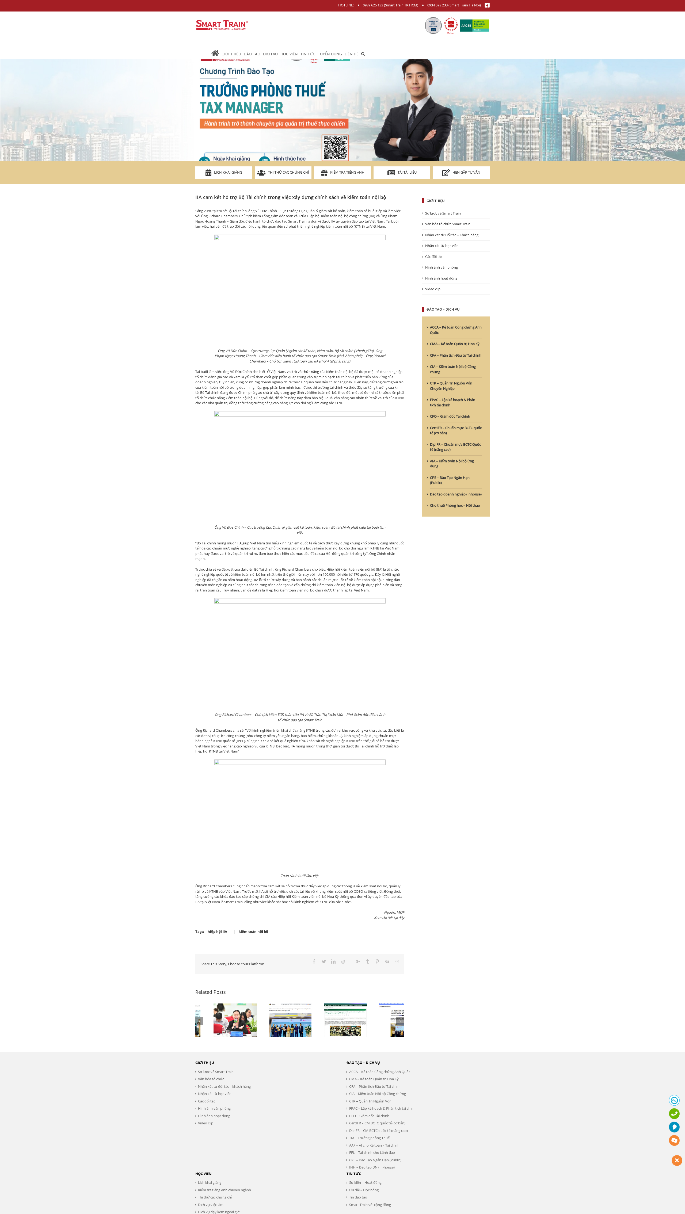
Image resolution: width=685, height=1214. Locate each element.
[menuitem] (216, 53)
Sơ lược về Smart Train (443, 213)
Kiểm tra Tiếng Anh (347, 172)
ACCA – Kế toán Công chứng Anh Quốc (379, 1071)
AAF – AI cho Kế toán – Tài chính (374, 1145)
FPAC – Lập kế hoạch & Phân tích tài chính (382, 1108)
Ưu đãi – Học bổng (364, 1190)
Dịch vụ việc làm (210, 1204)
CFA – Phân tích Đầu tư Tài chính (455, 355)
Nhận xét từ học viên (442, 245)
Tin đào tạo (358, 1197)
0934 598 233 (437, 5)
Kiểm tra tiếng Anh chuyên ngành (224, 1190)
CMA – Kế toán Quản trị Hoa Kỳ (455, 343)
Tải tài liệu (407, 172)
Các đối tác (433, 256)
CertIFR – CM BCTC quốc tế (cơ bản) (377, 1123)
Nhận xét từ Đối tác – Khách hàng (451, 234)
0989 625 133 (373, 5)
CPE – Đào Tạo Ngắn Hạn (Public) (375, 1160)
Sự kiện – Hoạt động (365, 1182)
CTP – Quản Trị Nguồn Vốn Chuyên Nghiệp (451, 386)
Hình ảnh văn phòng (441, 267)
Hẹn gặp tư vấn (466, 172)
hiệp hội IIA (217, 931)
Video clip (432, 289)
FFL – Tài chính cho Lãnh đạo (372, 1152)
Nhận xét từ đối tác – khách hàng (224, 1086)
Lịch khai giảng (228, 172)
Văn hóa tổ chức (211, 1078)
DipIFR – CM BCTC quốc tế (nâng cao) (378, 1130)
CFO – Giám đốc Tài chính (450, 416)
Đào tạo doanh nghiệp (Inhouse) (456, 494)
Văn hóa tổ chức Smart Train (447, 224)
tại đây (399, 917)
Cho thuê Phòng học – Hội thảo (455, 505)
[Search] (363, 53)
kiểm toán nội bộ (253, 931)
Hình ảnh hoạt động (441, 278)
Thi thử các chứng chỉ (288, 172)
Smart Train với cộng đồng (370, 1204)
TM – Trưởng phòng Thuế (369, 1137)
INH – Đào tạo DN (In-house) (372, 1167)
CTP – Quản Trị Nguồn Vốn (370, 1101)
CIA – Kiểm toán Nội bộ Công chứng (377, 1093)
